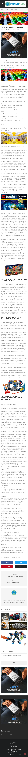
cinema (25, 748)
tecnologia (19, 749)
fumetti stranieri (14, 745)
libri (21, 748)
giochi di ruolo (12, 752)
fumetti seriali (14, 748)
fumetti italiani (14, 743)
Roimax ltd (9, 734)
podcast (6, 748)
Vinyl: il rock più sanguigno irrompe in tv (15, 575)
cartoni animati (13, 749)
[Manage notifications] (25, 754)
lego (6, 557)
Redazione (3, 29)
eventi (20, 754)
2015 (2, 557)
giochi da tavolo (10, 29)
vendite (19, 557)
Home (3, 748)
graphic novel (14, 746)
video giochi (12, 754)
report (15, 557)
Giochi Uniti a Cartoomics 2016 (13, 581)
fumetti (14, 742)
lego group (10, 557)
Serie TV (8, 749)
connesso (8, 655)
